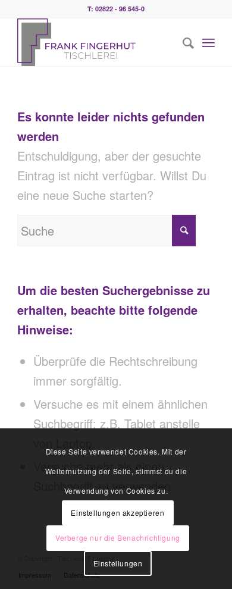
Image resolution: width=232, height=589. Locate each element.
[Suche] (182, 42)
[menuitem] (182, 42)
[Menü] (208, 42)
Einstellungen (118, 563)
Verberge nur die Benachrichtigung (117, 537)
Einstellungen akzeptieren (117, 512)
